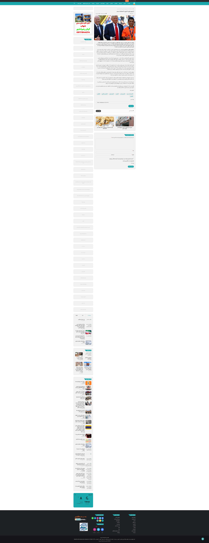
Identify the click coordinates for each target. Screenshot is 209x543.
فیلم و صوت (79, 3)
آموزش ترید (83, 265)
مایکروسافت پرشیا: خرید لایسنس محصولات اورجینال (83, 189)
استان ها (97, 3)
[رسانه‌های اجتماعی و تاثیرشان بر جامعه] (79, 354)
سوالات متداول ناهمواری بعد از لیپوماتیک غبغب (80, 487)
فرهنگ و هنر (102, 3)
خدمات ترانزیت (83, 142)
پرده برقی (83, 92)
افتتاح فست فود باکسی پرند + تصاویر (80, 435)
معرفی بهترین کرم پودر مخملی (80, 458)
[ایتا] (100, 521)
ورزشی (107, 3)
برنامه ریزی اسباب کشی (83, 208)
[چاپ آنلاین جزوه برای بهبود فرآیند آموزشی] (88, 398)
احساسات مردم (129, 94)
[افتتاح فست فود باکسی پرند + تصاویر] (88, 436)
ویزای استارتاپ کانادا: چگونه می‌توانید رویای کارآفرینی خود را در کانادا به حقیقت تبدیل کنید (80, 475)
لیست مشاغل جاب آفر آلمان (80, 439)
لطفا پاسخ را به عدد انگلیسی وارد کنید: (128, 161)
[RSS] (97, 521)
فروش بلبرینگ (83, 202)
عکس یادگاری (104, 94)
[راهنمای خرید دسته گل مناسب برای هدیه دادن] (88, 483)
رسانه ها (93, 3)
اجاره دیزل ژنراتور (83, 169)
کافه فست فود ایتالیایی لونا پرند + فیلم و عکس (80, 411)
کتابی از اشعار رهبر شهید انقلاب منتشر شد (119, 1)
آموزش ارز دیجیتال (83, 296)
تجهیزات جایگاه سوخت (83, 41)
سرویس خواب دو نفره (83, 309)
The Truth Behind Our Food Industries (83, 136)
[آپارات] (103, 521)
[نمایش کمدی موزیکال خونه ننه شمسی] (88, 383)
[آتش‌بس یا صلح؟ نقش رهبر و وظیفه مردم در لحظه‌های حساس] (87, 364)
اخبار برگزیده (134, 519)
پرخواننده (89, 315)
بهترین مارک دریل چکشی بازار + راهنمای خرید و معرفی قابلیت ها (80, 469)
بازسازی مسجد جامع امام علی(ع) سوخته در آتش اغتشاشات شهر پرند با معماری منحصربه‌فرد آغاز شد (79, 369)
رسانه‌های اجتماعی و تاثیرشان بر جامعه (80, 358)
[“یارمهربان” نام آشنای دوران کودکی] (87, 354)
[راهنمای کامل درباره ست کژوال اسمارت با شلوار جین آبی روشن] (88, 417)
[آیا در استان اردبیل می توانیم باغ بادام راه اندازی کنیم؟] (88, 465)
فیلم (119, 527)
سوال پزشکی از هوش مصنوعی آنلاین (80, 342)
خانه (128, 3)
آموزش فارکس (83, 290)
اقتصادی (116, 3)
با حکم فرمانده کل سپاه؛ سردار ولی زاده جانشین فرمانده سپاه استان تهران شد (80, 337)
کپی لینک (131, 106)
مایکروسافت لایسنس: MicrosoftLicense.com (83, 195)
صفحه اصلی (134, 517)
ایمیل (133, 154)
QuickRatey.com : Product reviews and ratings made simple (83, 183)
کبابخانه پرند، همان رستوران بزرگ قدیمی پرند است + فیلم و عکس (80, 393)
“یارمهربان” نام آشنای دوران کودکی (88, 358)
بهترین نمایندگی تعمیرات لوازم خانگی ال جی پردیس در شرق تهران (80, 421)
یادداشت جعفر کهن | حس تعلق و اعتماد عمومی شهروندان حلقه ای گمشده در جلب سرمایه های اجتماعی (80, 326)
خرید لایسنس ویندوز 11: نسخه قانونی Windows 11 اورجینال (83, 86)
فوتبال (131, 96)
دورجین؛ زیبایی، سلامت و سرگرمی (83, 111)
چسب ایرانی (83, 303)
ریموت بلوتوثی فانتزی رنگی (83, 233)
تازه (82, 315)
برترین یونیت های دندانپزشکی (83, 60)
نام (133, 150)
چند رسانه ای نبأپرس (81, 319)
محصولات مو (83, 48)
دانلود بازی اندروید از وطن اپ (83, 73)
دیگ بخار (83, 54)
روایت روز (118, 524)
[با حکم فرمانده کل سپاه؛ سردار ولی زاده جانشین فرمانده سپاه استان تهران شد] (88, 337)
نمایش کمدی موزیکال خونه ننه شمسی (80, 382)
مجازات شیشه (83, 79)
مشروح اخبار (118, 520)
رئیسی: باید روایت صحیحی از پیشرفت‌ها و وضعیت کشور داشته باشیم (80, 332)
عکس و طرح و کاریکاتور (86, 3)
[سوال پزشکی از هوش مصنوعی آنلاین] (88, 343)
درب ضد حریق (83, 155)
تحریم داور (122, 94)
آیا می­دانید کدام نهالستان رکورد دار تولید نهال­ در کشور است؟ (80, 454)
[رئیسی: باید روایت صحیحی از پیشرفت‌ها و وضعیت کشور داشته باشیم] (88, 332)
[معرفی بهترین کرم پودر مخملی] (88, 460)
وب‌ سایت (112, 154)
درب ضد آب (83, 246)
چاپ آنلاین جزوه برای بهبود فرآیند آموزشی (80, 397)
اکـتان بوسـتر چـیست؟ (83, 130)
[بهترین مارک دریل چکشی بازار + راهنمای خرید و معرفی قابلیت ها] (88, 470)
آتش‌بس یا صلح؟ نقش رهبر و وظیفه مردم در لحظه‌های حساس (87, 368)
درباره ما (134, 532)
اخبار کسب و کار (83, 252)
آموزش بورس (83, 271)
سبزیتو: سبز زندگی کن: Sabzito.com (83, 98)
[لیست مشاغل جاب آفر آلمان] (88, 441)
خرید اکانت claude (83, 105)
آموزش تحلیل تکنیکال (83, 277)
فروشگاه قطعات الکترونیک (83, 284)
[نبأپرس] (134, 3)
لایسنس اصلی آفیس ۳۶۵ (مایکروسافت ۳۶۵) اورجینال (83, 227)
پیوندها (118, 532)
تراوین (83, 221)
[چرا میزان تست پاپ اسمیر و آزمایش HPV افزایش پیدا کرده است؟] (88, 388)
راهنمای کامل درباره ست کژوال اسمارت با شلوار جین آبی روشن (80, 416)
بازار (119, 529)
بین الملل (120, 3)
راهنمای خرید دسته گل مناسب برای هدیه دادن (80, 482)
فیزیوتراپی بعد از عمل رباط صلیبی (81, 449)
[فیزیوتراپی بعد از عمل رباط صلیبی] (88, 450)
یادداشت (130, 9)
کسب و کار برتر (117, 525)
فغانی (98, 94)
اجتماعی (111, 3)
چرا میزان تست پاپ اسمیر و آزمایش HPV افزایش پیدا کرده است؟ (80, 387)
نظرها (77, 315)
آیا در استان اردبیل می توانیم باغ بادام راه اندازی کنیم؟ (80, 464)
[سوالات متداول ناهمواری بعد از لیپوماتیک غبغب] (88, 488)
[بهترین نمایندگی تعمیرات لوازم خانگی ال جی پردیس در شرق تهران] (88, 422)
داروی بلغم (83, 214)
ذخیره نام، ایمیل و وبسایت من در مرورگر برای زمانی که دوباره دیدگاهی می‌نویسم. (121, 158)
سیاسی (125, 3)
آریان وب (101, 537)
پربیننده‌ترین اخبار (117, 519)
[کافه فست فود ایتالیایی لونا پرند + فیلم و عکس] (88, 412)
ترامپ (117, 94)
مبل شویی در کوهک (83, 175)
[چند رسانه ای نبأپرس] (88, 321)
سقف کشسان (83, 149)
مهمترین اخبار (118, 517)
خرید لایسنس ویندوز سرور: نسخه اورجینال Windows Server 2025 (83, 162)
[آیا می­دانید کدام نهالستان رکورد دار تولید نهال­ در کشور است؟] (88, 455)
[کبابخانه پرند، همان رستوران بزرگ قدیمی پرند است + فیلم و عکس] (88, 393)
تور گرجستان (83, 117)
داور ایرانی (111, 94)
